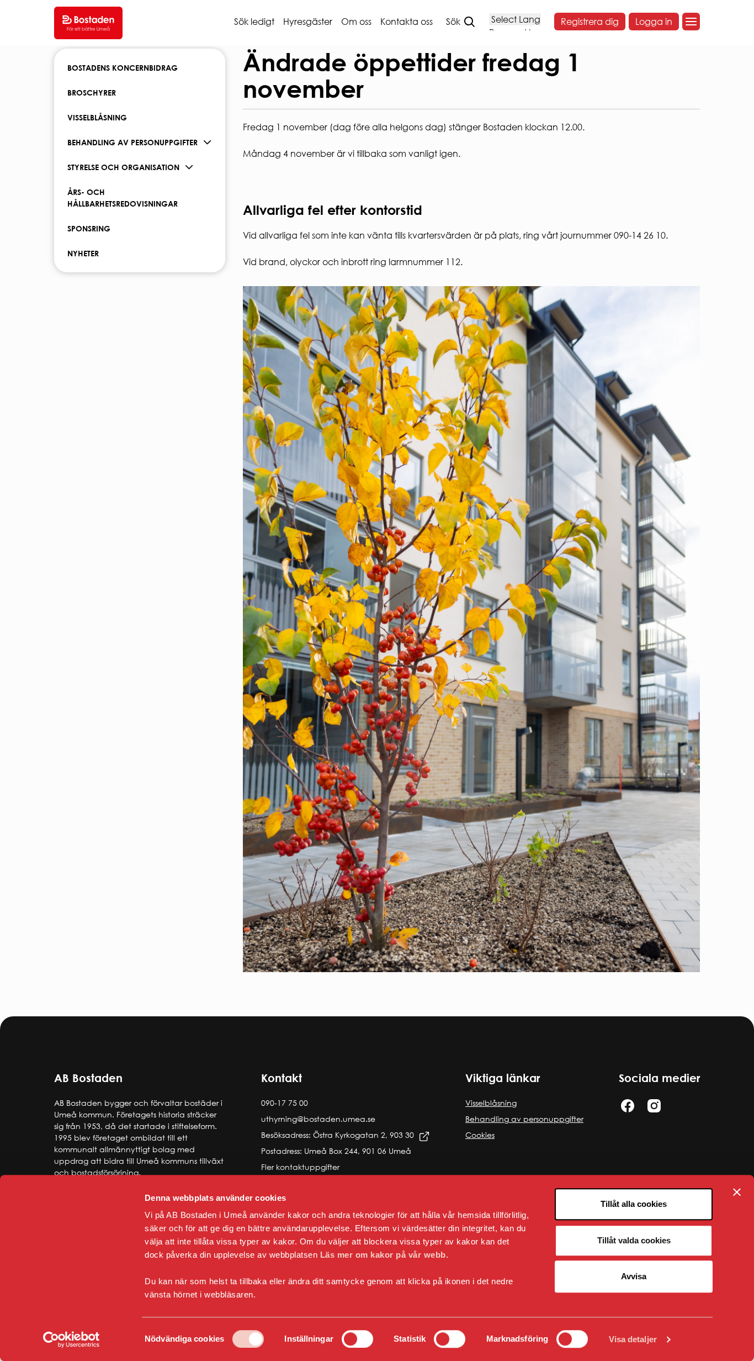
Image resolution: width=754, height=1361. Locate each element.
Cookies (480, 1135)
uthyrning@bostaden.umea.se (318, 1118)
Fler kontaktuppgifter (300, 1167)
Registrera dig (590, 21)
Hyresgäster (307, 21)
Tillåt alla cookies (634, 1204)
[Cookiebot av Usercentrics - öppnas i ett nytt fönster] (71, 1339)
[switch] (357, 1339)
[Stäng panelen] (737, 1192)
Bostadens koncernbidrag (122, 67)
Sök (453, 21)
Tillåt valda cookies (634, 1240)
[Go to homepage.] (88, 23)
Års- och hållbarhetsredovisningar (122, 197)
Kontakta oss (406, 21)
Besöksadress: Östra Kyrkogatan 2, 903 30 (337, 1135)
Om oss (356, 21)
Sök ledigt (254, 21)
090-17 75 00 (284, 1102)
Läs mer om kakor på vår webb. (384, 1254)
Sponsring (88, 228)
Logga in (653, 21)
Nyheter (83, 253)
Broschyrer (91, 92)
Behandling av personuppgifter (132, 142)
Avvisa (633, 1276)
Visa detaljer (633, 1339)
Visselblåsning (97, 117)
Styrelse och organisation (123, 167)
